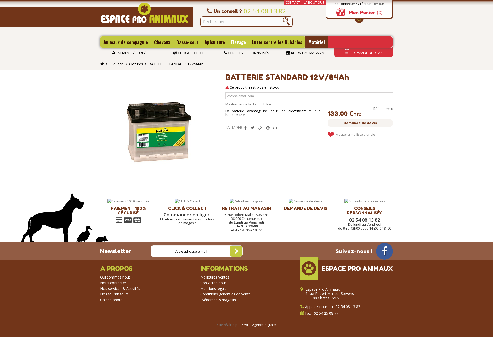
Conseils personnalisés (248, 53)
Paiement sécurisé (131, 53)
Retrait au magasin (307, 53)
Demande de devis (367, 52)
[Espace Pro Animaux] (146, 15)
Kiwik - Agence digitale (259, 324)
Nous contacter (113, 282)
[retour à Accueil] (102, 64)
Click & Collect (190, 53)
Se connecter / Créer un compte (359, 3)
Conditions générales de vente (225, 294)
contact (293, 2)
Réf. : (377, 108)
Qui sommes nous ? (116, 277)
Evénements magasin (218, 299)
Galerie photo (111, 299)
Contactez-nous (213, 282)
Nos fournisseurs (114, 294)
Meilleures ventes (214, 277)
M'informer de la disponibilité (248, 104)
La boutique (314, 2)
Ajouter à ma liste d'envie (355, 134)
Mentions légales (214, 288)
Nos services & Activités (120, 288)
